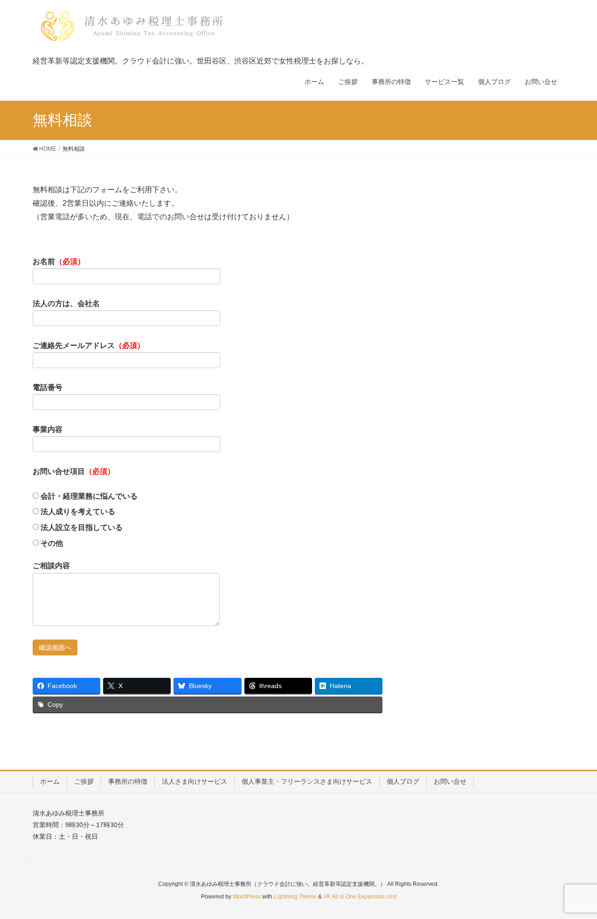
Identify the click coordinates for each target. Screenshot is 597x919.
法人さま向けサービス (194, 781)
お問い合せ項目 (74, 471)
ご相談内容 (51, 566)
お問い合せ (450, 781)
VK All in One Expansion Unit (359, 896)
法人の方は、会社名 (66, 303)
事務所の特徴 (127, 781)
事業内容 (47, 429)
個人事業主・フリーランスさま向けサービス (307, 781)
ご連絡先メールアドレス (89, 345)
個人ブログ (403, 781)
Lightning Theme (295, 896)
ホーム (50, 781)
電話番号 (47, 387)
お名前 (59, 261)
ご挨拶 (84, 781)
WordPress (247, 896)
